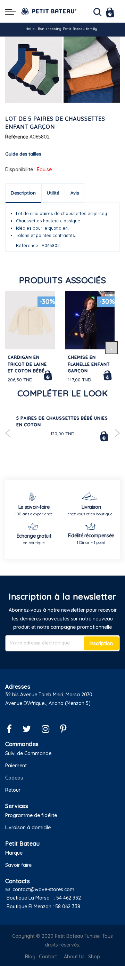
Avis (74, 193)
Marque (14, 853)
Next (117, 433)
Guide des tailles (23, 154)
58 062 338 (67, 906)
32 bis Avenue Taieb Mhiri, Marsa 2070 (48, 694)
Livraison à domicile (28, 827)
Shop (94, 956)
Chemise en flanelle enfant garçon (89, 364)
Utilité (53, 193)
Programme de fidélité (31, 815)
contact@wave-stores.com (43, 889)
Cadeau (14, 778)
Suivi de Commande (28, 753)
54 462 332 (68, 898)
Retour (12, 790)
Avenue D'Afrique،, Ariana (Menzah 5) (48, 703)
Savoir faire (18, 865)
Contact (48, 956)
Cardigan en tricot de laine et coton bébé (27, 364)
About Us (74, 956)
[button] (62, 711)
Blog (30, 956)
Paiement (16, 765)
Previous (7, 433)
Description (23, 193)
